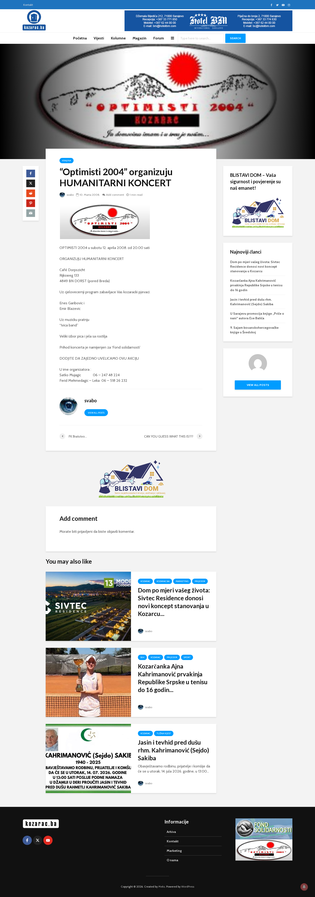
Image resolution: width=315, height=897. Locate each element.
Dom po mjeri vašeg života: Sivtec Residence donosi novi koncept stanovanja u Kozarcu (255, 266)
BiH (142, 657)
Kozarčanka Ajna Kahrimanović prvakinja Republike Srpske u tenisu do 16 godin (256, 285)
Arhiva (171, 832)
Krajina (66, 160)
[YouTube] (48, 840)
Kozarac (145, 581)
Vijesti (99, 38)
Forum (158, 38)
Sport (187, 657)
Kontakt (28, 4)
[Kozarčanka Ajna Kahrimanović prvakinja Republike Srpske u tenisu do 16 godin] (88, 682)
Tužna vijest (164, 733)
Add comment (115, 194)
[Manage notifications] (304, 887)
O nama (172, 860)
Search (235, 38)
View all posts (96, 412)
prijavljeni (85, 531)
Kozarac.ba (163, 581)
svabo (70, 194)
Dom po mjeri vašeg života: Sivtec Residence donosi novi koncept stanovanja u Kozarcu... (174, 601)
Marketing (182, 581)
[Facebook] (27, 840)
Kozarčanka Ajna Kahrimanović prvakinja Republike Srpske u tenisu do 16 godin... (173, 678)
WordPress (187, 886)
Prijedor (200, 581)
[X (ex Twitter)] (37, 840)
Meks (161, 886)
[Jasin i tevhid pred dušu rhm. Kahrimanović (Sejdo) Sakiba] (88, 758)
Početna (80, 38)
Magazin (139, 38)
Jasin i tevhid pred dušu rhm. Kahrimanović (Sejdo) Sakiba (173, 750)
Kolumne (118, 38)
